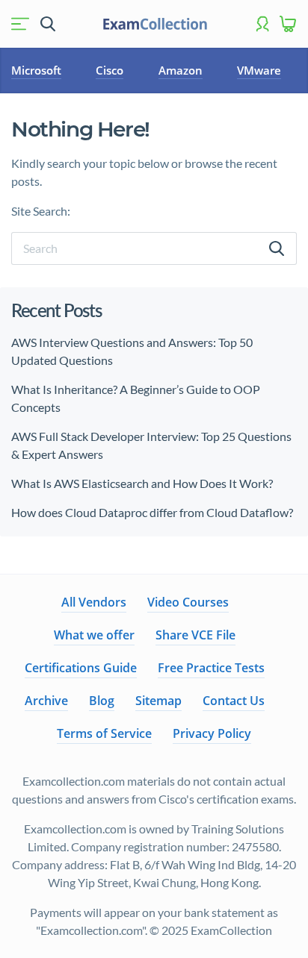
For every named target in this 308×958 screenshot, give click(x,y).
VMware (259, 70)
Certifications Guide (81, 668)
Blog (101, 700)
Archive (46, 700)
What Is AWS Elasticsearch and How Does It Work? (142, 483)
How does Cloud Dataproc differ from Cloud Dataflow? (152, 512)
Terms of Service (104, 733)
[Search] (277, 248)
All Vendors (93, 602)
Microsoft (36, 70)
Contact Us (234, 700)
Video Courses (188, 602)
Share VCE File (195, 635)
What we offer (94, 635)
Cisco (109, 70)
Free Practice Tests (211, 668)
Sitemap (158, 700)
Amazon (180, 70)
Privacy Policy (212, 733)
